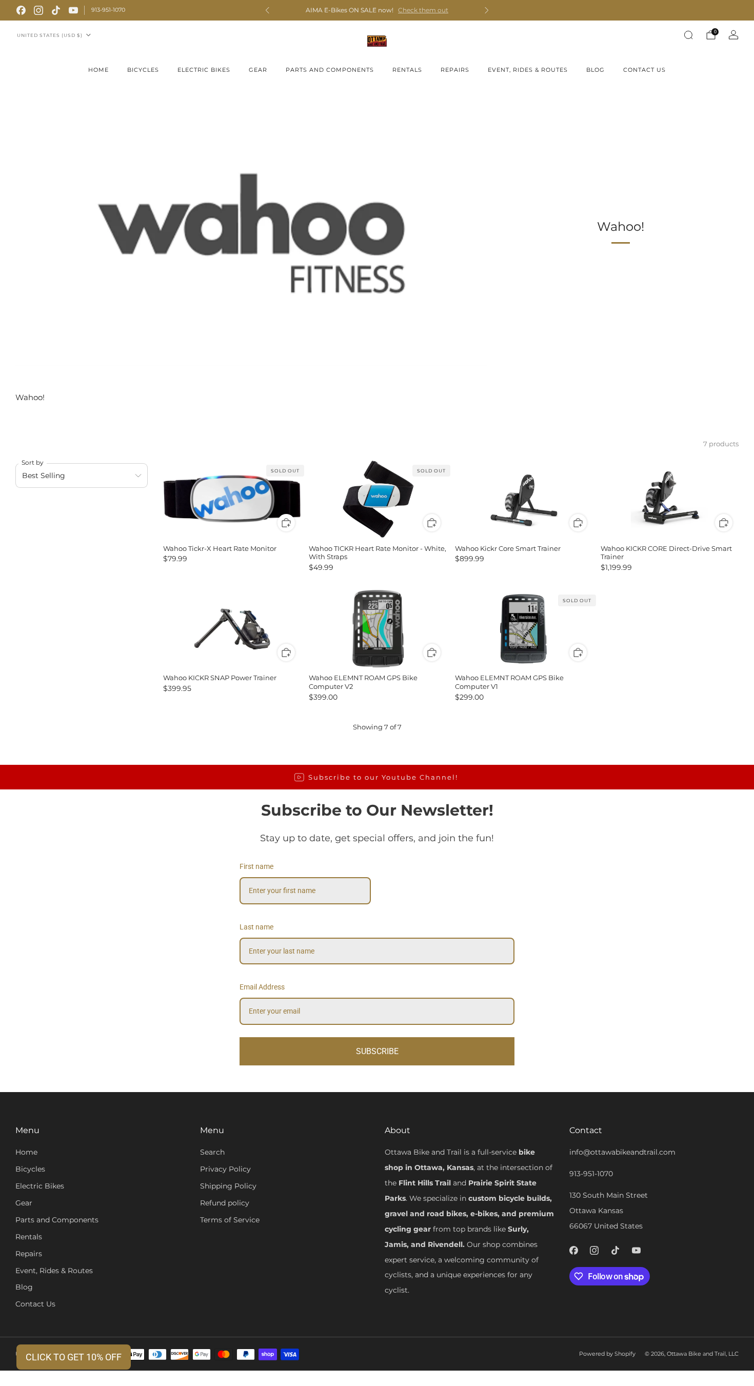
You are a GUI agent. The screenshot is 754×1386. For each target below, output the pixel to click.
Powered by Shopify (607, 1353)
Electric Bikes (203, 69)
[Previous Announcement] (267, 10)
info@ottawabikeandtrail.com (622, 1152)
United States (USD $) (50, 35)
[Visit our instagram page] (38, 10)
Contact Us (644, 69)
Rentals (407, 69)
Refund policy (224, 1203)
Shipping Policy (228, 1186)
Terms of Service (230, 1220)
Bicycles (143, 69)
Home (98, 69)
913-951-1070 (108, 9)
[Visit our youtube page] (73, 10)
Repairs (455, 69)
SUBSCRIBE (377, 1051)
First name (256, 866)
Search (212, 1152)
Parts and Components (330, 69)
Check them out (423, 10)
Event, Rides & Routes (528, 69)
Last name (256, 927)
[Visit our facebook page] (21, 10)
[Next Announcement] (486, 10)
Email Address (262, 987)
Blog (595, 69)
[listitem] (377, 10)
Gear (258, 69)
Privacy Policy (225, 1169)
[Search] (688, 35)
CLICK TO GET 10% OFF (74, 1357)
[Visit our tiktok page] (56, 10)
